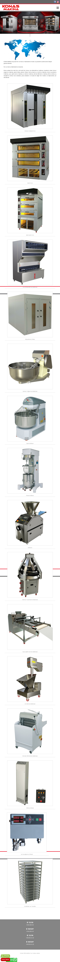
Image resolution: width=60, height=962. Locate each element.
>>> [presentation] (30, 36)
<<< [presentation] (30, 34)
